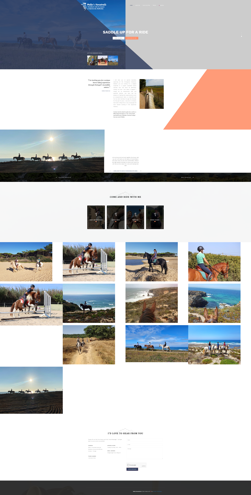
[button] (63, 177)
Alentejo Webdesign (157, 491)
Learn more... (96, 221)
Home (131, 5)
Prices (154, 5)
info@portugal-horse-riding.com (114, 452)
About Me (137, 5)
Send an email (118, 38)
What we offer (146, 5)
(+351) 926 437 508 (131, 38)
